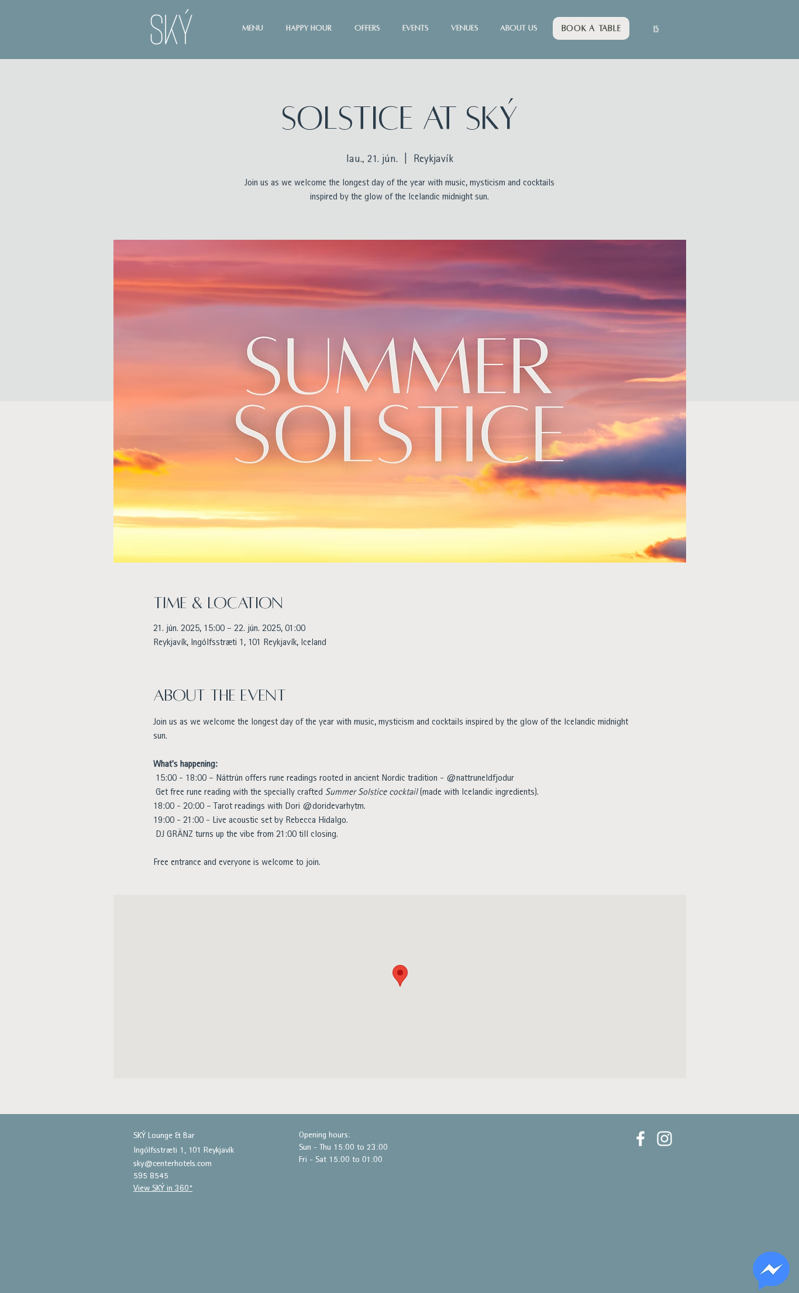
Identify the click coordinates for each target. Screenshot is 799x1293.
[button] (258, 28)
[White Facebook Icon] (640, 1139)
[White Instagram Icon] (664, 1139)
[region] (771, 1271)
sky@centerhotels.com (172, 1164)
